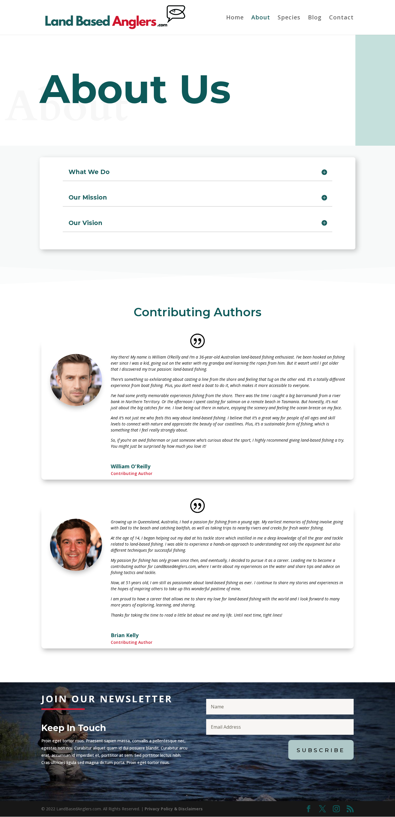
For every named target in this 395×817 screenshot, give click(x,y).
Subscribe (321, 750)
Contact (341, 18)
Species (289, 18)
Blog (315, 18)
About (260, 18)
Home (235, 18)
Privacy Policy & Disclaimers (174, 808)
